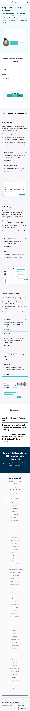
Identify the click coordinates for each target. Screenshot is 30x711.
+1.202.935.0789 (17, 481)
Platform (14, 502)
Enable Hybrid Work (15, 575)
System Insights (15, 552)
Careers (15, 662)
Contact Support (15, 680)
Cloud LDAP (7, 334)
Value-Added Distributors (15, 616)
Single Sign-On (7, 319)
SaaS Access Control (15, 540)
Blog (15, 633)
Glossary (15, 688)
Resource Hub (15, 624)
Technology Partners (15, 613)
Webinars (15, 630)
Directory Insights (15, 523)
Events (15, 627)
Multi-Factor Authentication (11, 165)
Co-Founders (15, 659)
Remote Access (15, 537)
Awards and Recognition (15, 668)
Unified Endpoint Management (15, 555)
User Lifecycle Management (15, 558)
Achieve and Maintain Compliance (15, 563)
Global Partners (15, 610)
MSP (15, 601)
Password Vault (15, 531)
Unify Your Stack (15, 590)
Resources (14, 622)
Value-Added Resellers (15, 619)
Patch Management (15, 534)
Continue (23, 708)
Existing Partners (15, 607)
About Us (14, 651)
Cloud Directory (15, 508)
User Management (8, 152)
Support (14, 677)
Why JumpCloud (15, 592)
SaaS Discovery (15, 543)
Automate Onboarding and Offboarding (15, 569)
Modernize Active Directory (15, 584)
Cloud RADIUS (7, 364)
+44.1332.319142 (16, 485)
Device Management (15, 520)
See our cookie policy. (22, 705)
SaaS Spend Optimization (15, 546)
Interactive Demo (15, 639)
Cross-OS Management (10, 238)
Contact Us (15, 674)
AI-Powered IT (15, 566)
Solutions (14, 560)
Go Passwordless (15, 578)
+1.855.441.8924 (15, 483)
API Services (15, 505)
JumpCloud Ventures (15, 671)
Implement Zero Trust (15, 581)
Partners (14, 598)
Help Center (15, 686)
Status (15, 691)
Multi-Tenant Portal (15, 604)
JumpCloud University (15, 645)
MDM (5, 251)
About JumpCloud (15, 654)
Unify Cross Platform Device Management (15, 587)
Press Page (15, 665)
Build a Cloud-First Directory (15, 572)
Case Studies (15, 642)
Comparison (15, 595)
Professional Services (15, 683)
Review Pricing (15, 498)
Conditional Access (15, 517)
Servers (6, 350)
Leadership (15, 656)
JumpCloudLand (15, 648)
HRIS (15, 526)
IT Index (15, 636)
